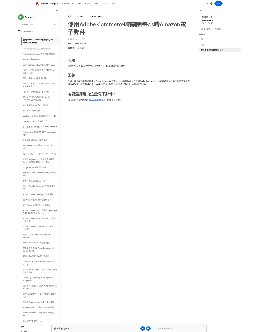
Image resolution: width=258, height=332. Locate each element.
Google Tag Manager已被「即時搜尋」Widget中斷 (38, 279)
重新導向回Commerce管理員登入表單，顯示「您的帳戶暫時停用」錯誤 (39, 160)
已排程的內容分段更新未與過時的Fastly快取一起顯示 (39, 71)
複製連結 (218, 29)
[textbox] (37, 24)
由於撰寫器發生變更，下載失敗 (36, 91)
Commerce (80, 16)
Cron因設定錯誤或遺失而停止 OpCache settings (39, 262)
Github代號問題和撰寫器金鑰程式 (37, 48)
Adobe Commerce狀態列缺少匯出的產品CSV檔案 (39, 227)
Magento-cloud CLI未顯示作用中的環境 (38, 307)
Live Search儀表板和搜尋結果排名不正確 (39, 116)
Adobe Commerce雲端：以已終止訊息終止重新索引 (39, 219)
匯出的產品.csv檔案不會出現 (34, 78)
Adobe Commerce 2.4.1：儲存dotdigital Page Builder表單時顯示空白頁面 (40, 211)
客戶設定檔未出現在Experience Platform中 (40, 126)
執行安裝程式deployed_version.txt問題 (39, 154)
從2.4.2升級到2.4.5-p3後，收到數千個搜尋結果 (39, 295)
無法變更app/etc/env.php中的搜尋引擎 (38, 302)
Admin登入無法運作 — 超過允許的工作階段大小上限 (40, 271)
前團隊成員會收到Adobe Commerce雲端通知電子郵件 (39, 249)
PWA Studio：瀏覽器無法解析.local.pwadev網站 (40, 133)
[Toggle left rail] (57, 10)
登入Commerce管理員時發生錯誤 (36, 205)
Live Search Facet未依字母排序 (35, 121)
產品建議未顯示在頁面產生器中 (36, 140)
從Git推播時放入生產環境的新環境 (37, 199)
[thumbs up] (142, 328)
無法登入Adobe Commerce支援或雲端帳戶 (39, 187)
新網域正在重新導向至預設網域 (36, 256)
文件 (70, 16)
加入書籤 (207, 29)
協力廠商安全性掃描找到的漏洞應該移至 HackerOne (40, 287)
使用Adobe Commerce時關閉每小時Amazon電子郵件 (38, 41)
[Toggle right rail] (200, 10)
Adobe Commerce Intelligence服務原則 (38, 194)
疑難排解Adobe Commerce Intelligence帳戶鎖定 (40, 174)
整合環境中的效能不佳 (32, 321)
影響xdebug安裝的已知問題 (34, 181)
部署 (22, 327)
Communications (80, 43)
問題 (203, 39)
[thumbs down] (148, 328)
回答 (203, 44)
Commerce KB (95, 16)
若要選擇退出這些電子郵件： (213, 50)
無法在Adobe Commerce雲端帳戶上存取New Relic (39, 236)
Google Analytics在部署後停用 (34, 167)
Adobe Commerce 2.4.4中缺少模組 (36, 243)
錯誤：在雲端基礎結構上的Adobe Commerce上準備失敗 (36, 98)
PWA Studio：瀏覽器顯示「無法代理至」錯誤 (39, 146)
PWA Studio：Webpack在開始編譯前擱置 (39, 54)
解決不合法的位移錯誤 (32, 59)
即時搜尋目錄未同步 (31, 110)
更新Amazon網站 (95, 99)
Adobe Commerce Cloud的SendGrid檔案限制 (39, 314)
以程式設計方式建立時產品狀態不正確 (39, 65)
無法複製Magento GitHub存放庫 (36, 105)
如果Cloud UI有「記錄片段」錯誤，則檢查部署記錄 (39, 85)
